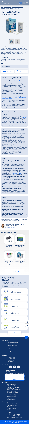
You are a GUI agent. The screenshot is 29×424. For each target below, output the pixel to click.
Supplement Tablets (11, 409)
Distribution (10, 344)
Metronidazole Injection (12, 385)
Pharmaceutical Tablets (12, 405)
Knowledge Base (11, 352)
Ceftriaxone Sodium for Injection (14, 389)
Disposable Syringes (11, 396)
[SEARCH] (23, 3)
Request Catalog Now (21, 71)
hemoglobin (23, 117)
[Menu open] (27, 3)
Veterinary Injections (11, 406)
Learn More (14, 333)
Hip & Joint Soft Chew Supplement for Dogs (12, 395)
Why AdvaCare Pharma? (13, 342)
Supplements (11, 360)
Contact (10, 351)
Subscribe (14, 379)
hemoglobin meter (16, 173)
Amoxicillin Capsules (11, 384)
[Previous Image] (2, 26)
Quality (9, 348)
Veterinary (10, 361)
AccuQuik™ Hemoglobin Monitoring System (14, 98)
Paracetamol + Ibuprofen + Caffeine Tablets (13, 388)
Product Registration (12, 345)
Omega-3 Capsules (11, 399)
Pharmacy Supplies (15, 82)
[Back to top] (26, 337)
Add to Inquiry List (7, 71)
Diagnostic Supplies (17, 80)
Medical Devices (11, 358)
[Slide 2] (15, 267)
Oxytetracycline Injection (12, 392)
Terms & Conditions (11, 417)
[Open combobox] (14, 66)
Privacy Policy (19, 417)
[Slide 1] (14, 267)
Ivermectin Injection (11, 391)
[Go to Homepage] (4, 3)
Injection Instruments (11, 408)
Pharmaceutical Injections (12, 403)
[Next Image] (26, 26)
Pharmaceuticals (11, 357)
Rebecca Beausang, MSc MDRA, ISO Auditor (15, 225)
